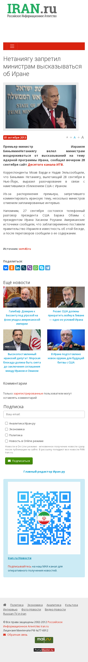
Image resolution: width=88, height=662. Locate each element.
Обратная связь (17, 635)
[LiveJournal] (23, 267)
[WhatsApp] (35, 267)
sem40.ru (25, 249)
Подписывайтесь (19, 566)
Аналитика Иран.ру (22, 423)
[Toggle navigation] (12, 46)
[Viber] (29, 267)
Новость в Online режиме (26, 441)
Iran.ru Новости (19, 558)
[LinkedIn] (17, 267)
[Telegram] (47, 267)
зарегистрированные (28, 393)
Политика (15, 435)
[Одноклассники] (11, 267)
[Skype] (41, 267)
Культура (71, 605)
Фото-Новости (31, 609)
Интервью (10, 609)
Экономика (17, 429)
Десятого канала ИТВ (45, 164)
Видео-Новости (55, 609)
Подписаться (21, 461)
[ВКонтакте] (5, 267)
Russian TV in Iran (14, 614)
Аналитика (54, 605)
